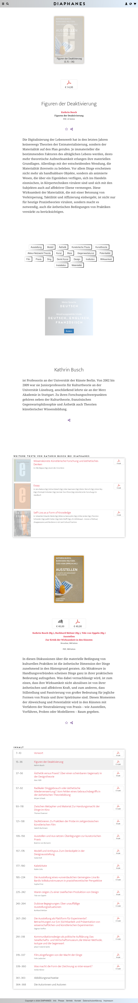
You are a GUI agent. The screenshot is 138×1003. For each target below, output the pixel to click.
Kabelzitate (40, 865)
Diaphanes (69, 3)
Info (54, 1000)
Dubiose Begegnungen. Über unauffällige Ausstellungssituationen (57, 905)
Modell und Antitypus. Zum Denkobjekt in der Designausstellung (59, 853)
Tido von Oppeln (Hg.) (94, 633)
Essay (37, 485)
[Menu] (3, 4)
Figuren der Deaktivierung (48, 762)
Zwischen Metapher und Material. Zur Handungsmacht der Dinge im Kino (67, 808)
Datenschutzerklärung (92, 1000)
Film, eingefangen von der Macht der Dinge (58, 955)
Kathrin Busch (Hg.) (43, 633)
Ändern (69, 331)
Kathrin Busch (69, 112)
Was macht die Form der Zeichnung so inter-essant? (63, 966)
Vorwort (38, 753)
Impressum (108, 1000)
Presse (61, 1000)
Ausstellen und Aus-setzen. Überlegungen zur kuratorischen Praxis (67, 838)
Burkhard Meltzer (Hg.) (67, 633)
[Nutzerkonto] (126, 4)
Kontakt (78, 1000)
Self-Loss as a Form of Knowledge (52, 512)
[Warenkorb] (135, 4)
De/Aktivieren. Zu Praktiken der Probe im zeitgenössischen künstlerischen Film (66, 823)
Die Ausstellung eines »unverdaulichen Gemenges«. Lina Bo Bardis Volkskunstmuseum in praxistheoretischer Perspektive (68, 879)
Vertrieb (69, 1000)
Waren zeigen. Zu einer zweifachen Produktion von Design (66, 892)
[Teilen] (72, 129)
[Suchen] (7, 4)
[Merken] (66, 129)
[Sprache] (130, 4)
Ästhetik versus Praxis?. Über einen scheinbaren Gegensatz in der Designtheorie (68, 775)
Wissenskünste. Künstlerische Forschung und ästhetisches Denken (66, 463)
